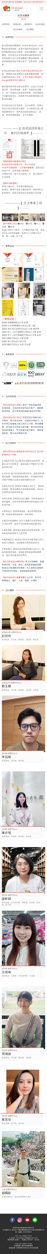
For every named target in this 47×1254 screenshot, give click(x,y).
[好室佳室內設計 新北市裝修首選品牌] (13, 9)
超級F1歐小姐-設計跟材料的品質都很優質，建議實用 (22, 2)
